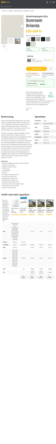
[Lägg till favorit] (20, 18)
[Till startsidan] (5, 2)
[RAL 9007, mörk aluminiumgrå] (28, 44)
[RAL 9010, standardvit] (33, 44)
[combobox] (33, 50)
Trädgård (10, 11)
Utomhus (4, 11)
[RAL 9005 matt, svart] (43, 39)
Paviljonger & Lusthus (28, 11)
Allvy (27, 110)
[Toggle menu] (54, 2)
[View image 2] (11, 41)
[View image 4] (4, 48)
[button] (40, 60)
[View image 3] (18, 41)
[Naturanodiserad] (28, 39)
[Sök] (2, 6)
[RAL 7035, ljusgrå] (38, 39)
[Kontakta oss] (47, 2)
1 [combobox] (51, 68)
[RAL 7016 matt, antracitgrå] (33, 39)
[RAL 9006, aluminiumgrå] (48, 39)
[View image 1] (4, 41)
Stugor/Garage (18, 11)
